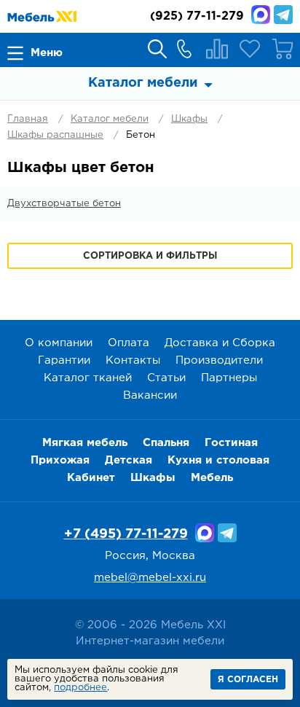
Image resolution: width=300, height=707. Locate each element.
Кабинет (91, 478)
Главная (27, 119)
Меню (47, 53)
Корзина (282, 49)
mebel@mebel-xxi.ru (150, 577)
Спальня (166, 443)
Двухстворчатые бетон (64, 204)
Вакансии (150, 395)
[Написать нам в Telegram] (283, 14)
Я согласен (248, 680)
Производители (219, 360)
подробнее (80, 688)
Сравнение (217, 49)
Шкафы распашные (55, 135)
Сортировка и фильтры (150, 256)
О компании (58, 343)
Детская (128, 460)
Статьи (166, 378)
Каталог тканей (88, 378)
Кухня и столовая (218, 460)
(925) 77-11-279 (197, 16)
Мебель (212, 478)
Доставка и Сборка (220, 343)
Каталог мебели (110, 119)
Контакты (133, 360)
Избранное (250, 49)
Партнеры (229, 378)
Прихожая (60, 460)
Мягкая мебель (84, 443)
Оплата (128, 343)
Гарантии (64, 360)
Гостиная (231, 443)
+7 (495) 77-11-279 (126, 534)
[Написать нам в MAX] (260, 14)
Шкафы (189, 119)
